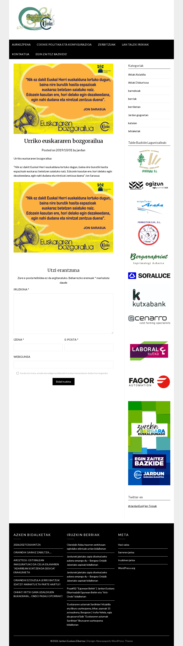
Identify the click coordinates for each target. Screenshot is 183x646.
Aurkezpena (21, 44)
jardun (81, 150)
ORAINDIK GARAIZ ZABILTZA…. (32, 552)
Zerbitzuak (107, 44)
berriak (132, 98)
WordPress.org (126, 568)
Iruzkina (21, 289)
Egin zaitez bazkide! (51, 54)
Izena (19, 339)
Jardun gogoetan (138, 115)
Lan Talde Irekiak (135, 44)
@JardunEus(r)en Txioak (142, 506)
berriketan (134, 106)
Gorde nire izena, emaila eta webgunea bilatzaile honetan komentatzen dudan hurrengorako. (64, 373)
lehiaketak (134, 131)
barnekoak (134, 90)
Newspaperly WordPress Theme (114, 640)
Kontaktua (20, 54)
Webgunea (22, 356)
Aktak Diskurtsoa (138, 82)
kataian (132, 123)
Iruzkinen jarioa (126, 560)
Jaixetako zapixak (76, 564)
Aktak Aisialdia (137, 74)
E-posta (71, 339)
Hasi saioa (123, 544)
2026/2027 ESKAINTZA (27, 544)
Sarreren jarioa (126, 552)
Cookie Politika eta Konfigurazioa (64, 44)
